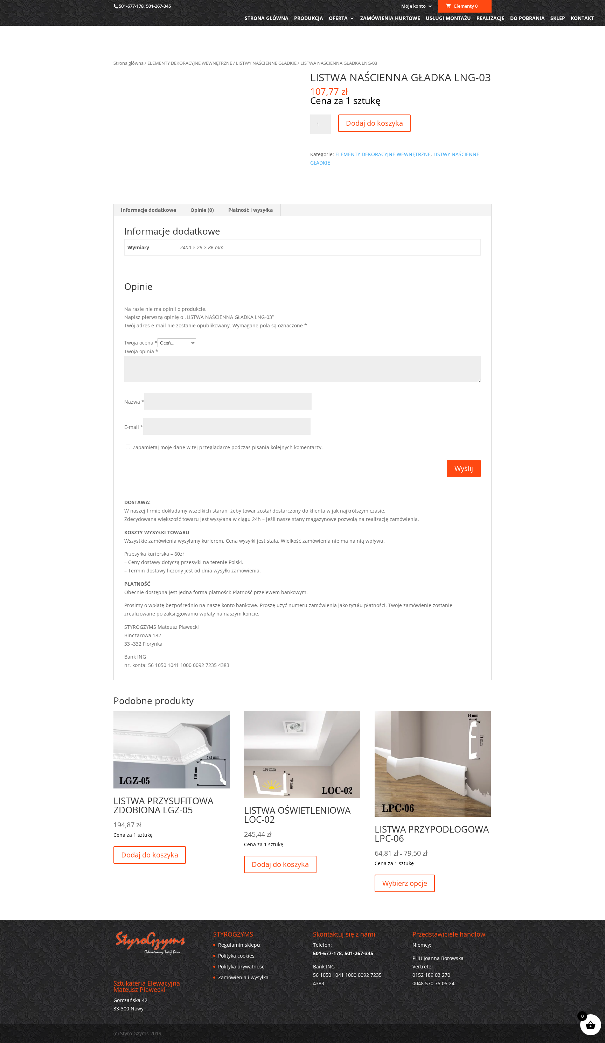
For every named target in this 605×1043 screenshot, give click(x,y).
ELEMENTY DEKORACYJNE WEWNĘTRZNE (189, 63)
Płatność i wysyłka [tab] (250, 210)
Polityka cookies (236, 955)
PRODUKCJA (308, 18)
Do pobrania (527, 18)
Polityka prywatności (242, 966)
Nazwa (134, 401)
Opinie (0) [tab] (202, 210)
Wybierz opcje (404, 883)
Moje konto (413, 6)
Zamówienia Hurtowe (390, 18)
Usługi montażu (448, 18)
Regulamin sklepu (239, 944)
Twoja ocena (141, 342)
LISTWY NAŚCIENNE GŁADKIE (266, 63)
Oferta (338, 18)
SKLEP (557, 18)
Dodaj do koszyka (374, 123)
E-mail (133, 427)
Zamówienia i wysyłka (243, 977)
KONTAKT (582, 18)
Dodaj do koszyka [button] (149, 855)
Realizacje (491, 18)
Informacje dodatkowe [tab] (148, 210)
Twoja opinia (141, 351)
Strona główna (266, 18)
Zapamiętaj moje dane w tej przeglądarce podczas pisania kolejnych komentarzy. (228, 447)
